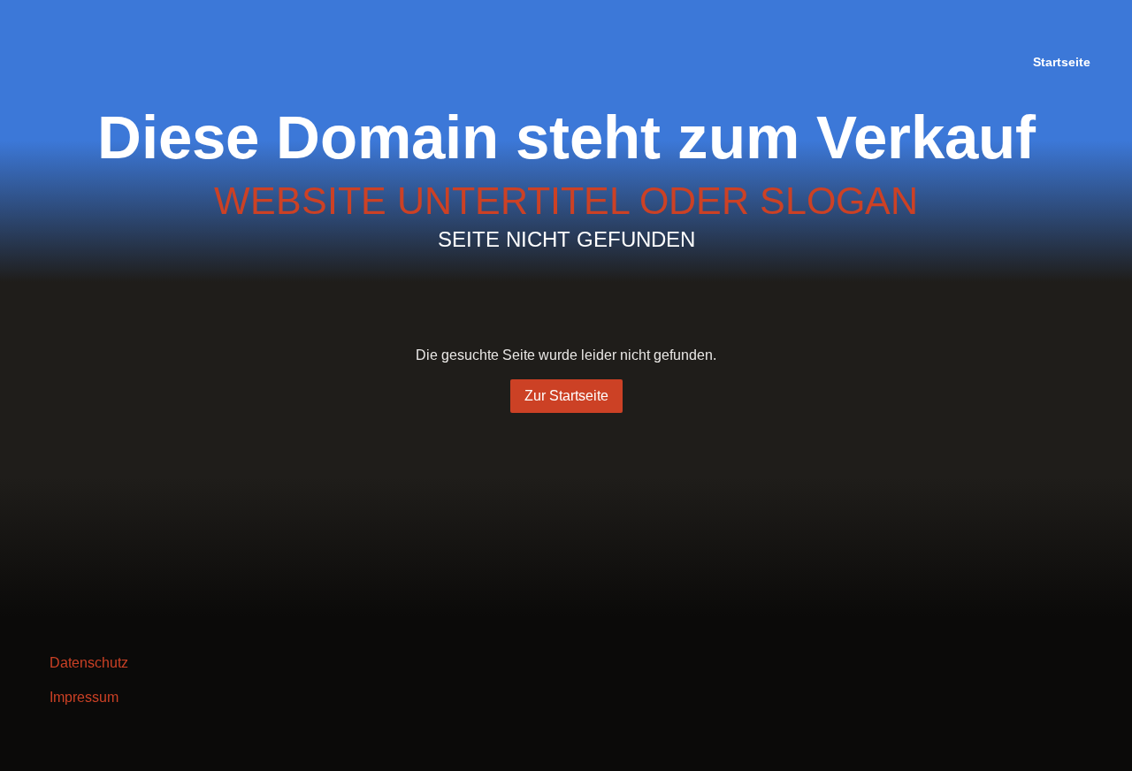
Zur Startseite (566, 395)
